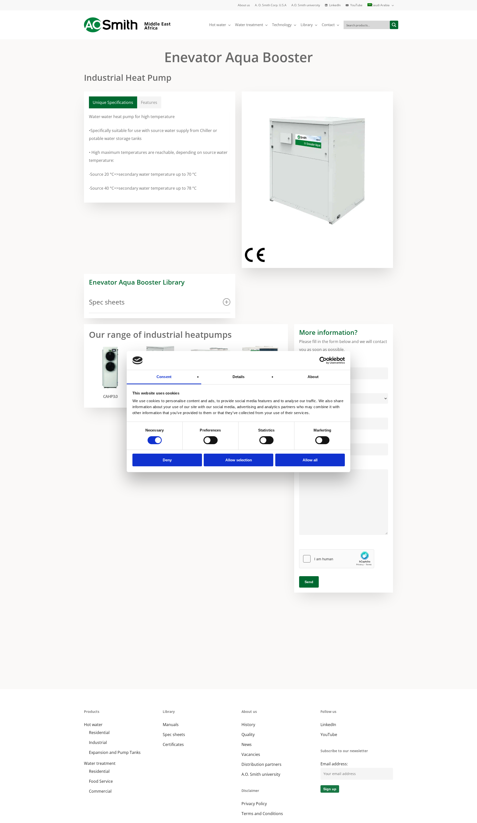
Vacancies (250, 754)
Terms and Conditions (262, 813)
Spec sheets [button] (106, 302)
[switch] (210, 440)
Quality (248, 734)
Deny (167, 460)
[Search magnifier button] (394, 25)
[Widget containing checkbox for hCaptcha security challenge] (336, 558)
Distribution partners (261, 764)
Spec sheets (174, 734)
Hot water (93, 724)
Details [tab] (239, 377)
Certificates (173, 744)
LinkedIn (328, 724)
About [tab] (313, 377)
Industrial (98, 742)
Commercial (100, 791)
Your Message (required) (322, 465)
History (248, 724)
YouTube (328, 734)
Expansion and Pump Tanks (115, 752)
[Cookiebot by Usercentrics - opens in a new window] (323, 360)
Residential (99, 732)
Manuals (171, 724)
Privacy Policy (254, 803)
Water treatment (100, 763)
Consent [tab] (164, 377)
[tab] (113, 102)
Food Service (101, 781)
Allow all (310, 460)
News (246, 744)
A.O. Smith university (260, 774)
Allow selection (238, 460)
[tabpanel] (160, 152)
